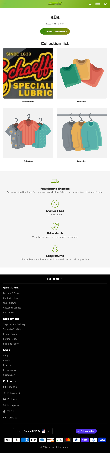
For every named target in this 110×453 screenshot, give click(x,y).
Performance (9, 370)
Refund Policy (10, 338)
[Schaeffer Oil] (28, 76)
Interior (7, 360)
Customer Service (12, 307)
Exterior (7, 365)
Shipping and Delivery (14, 324)
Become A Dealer (12, 293)
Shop (5, 355)
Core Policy (8, 312)
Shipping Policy (11, 343)
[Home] (55, 4)
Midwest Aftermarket (59, 447)
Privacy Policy (10, 334)
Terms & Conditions (13, 329)
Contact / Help (10, 298)
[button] (97, 4)
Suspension (9, 374)
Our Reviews (9, 302)
